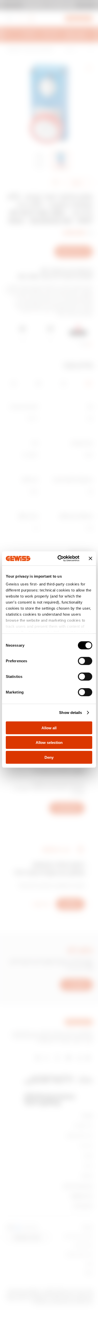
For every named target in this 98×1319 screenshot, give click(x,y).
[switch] (85, 661)
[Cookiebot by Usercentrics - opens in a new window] (59, 558)
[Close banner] (90, 558)
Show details (70, 712)
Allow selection (49, 742)
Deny (49, 757)
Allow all (49, 728)
